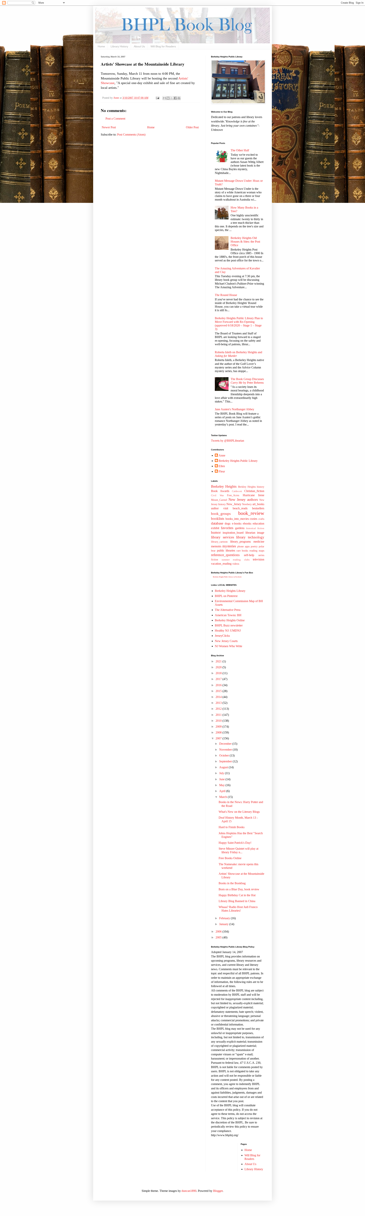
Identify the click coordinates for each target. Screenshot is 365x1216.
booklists (217, 519)
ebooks (247, 523)
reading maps (256, 550)
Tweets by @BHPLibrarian (227, 440)
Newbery (247, 504)
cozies (253, 518)
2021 (219, 661)
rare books (242, 550)
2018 (219, 673)
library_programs (240, 541)
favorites (227, 528)
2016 (219, 685)
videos (235, 563)
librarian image (254, 532)
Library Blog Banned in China (237, 901)
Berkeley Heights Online (230, 620)
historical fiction (255, 528)
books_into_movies (237, 518)
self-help (249, 555)
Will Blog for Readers (163, 46)
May (222, 785)
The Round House (226, 295)
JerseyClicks (222, 635)
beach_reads (240, 508)
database (217, 523)
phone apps (243, 546)
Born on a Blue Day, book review (239, 889)
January (224, 924)
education (258, 523)
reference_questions (225, 555)
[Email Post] (157, 97)
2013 (219, 702)
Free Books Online (230, 858)
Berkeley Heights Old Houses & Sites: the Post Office (245, 241)
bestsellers (258, 508)
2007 (219, 738)
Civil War (217, 495)
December (225, 743)
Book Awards (220, 491)
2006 (219, 931)
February (225, 918)
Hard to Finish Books (231, 827)
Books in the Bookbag (232, 883)
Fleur (222, 471)
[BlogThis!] (168, 98)
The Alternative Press (227, 609)
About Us (139, 46)
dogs (227, 523)
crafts (261, 518)
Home (101, 46)
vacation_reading (221, 563)
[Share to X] (172, 98)
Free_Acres (233, 495)
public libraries (226, 550)
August (224, 767)
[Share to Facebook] (175, 98)
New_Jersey (233, 504)
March (223, 796)
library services (222, 537)
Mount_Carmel (219, 499)
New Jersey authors (243, 500)
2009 (219, 726)
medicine (258, 541)
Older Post (192, 127)
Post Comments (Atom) (131, 134)
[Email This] (164, 98)
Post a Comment (115, 118)
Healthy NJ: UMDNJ (228, 630)
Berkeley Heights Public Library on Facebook (227, 577)
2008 (219, 732)
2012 (219, 708)
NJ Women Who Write (228, 646)
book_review (251, 513)
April (222, 791)
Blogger (218, 1190)
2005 (219, 937)
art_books (258, 504)
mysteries (229, 546)
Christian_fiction (254, 491)
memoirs (216, 546)
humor (216, 532)
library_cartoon (219, 541)
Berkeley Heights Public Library (238, 460)
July (222, 773)
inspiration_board (233, 532)
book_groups (221, 514)
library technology (250, 537)
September (226, 761)
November (226, 749)
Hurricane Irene (253, 495)
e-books (236, 523)
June (222, 779)
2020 (219, 667)
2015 (219, 691)
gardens (239, 528)
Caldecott (237, 491)
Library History (119, 46)
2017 (219, 679)
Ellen (222, 466)
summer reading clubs (236, 559)
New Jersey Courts (226, 641)
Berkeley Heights (223, 486)
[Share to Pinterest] (179, 98)
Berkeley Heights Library (230, 590)
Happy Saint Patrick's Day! (235, 842)
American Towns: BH (228, 615)
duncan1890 (189, 1190)
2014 (219, 696)
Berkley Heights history (251, 486)
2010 (219, 720)
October (224, 755)
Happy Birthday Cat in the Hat (237, 895)
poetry (254, 546)
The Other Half (240, 150)
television (258, 559)
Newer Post (109, 127)
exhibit (215, 528)
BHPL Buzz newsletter (229, 625)
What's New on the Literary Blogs (239, 811)
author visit (219, 508)
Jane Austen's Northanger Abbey (234, 409)
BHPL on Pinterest (226, 596)
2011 (219, 714)
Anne (222, 455)
